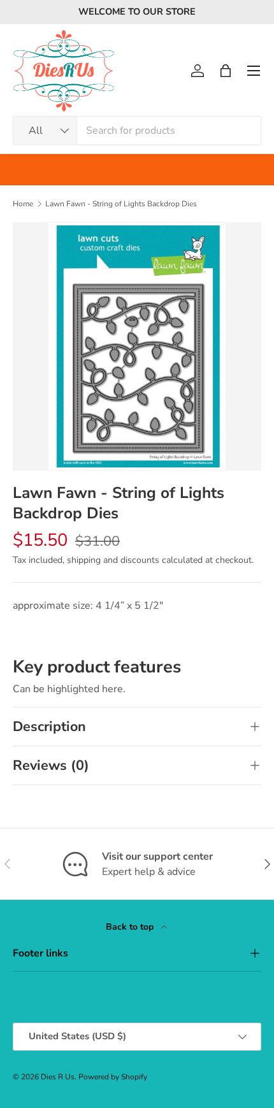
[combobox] (137, 131)
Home (23, 204)
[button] (226, 71)
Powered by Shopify (112, 1077)
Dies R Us (58, 1077)
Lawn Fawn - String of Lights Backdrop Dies (121, 204)
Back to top (131, 927)
